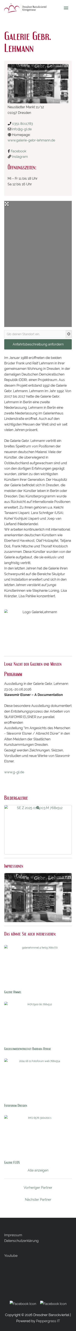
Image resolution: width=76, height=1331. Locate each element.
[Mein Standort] (69, 334)
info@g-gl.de (22, 129)
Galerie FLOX (12, 1162)
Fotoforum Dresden (15, 1105)
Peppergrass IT (48, 1321)
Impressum (13, 1235)
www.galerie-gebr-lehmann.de (31, 140)
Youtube (11, 1256)
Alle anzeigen (38, 1170)
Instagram (20, 157)
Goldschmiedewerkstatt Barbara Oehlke (27, 1049)
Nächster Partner (38, 1200)
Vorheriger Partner (38, 1188)
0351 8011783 (22, 124)
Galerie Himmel (12, 992)
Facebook (18, 151)
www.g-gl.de (14, 772)
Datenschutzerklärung (21, 1241)
